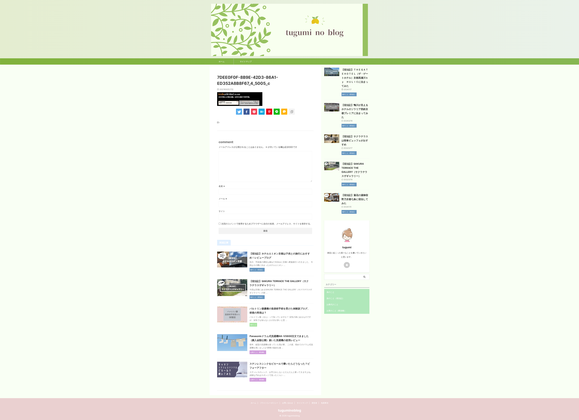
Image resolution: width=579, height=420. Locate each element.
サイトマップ (246, 61)
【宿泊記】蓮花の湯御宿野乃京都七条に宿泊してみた (355, 199)
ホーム (222, 61)
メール (223, 198)
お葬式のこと (332, 304)
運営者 (314, 403)
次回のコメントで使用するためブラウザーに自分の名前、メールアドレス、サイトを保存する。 (266, 223)
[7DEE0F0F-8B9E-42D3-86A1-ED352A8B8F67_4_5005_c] (262, 112)
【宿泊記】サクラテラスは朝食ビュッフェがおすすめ (355, 140)
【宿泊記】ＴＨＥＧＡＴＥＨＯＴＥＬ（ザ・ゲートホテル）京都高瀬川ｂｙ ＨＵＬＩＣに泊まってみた (355, 77)
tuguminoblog (289, 410)
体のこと (330, 292)
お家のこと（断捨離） (336, 310)
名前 (222, 186)
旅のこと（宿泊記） (335, 298)
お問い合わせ (287, 403)
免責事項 (324, 403)
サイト (222, 211)
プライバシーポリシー (269, 403)
